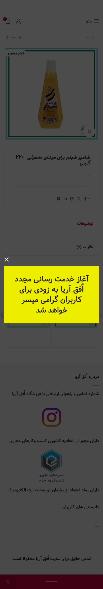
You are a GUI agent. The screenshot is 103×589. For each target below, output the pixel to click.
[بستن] (6, 259)
